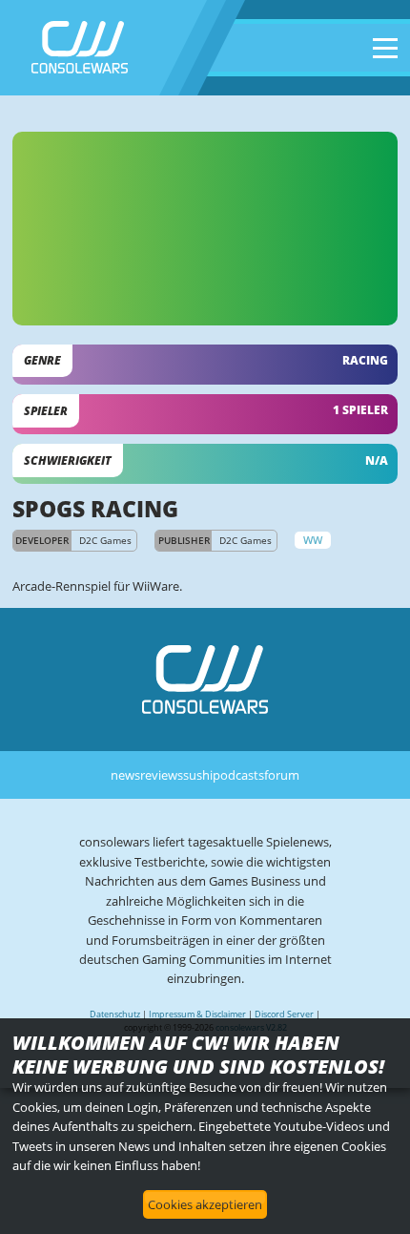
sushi (198, 775)
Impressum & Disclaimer (197, 1014)
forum (281, 775)
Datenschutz (115, 1014)
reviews (161, 775)
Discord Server (284, 1014)
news (125, 775)
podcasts (238, 775)
